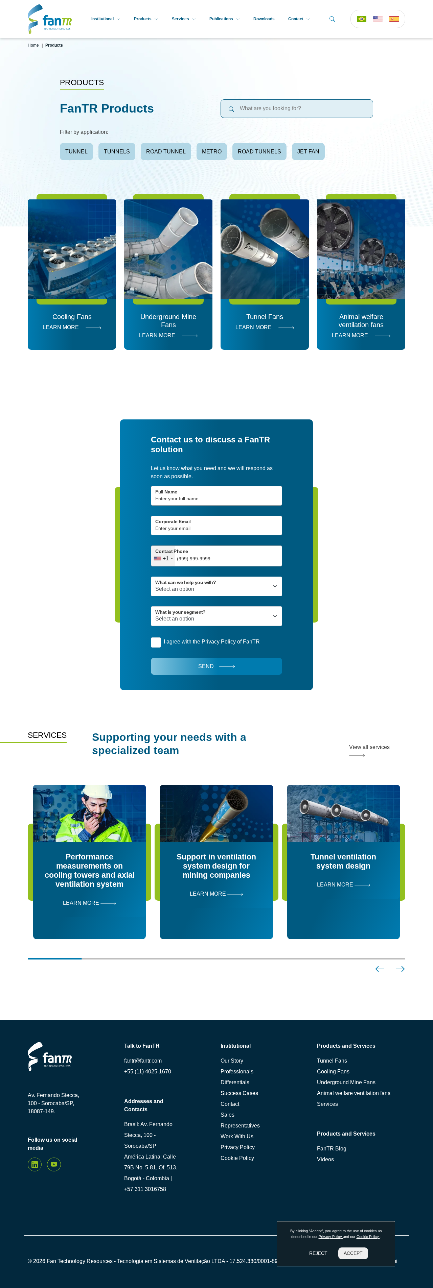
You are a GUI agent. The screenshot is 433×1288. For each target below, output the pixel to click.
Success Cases (239, 1093)
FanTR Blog (331, 1148)
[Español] (394, 19)
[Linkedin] (35, 1164)
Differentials (235, 1082)
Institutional (102, 19)
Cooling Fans (333, 1071)
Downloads (264, 19)
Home (33, 45)
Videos (325, 1159)
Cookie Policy (237, 1158)
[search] (231, 108)
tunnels (117, 151)
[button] (380, 969)
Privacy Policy (238, 1147)
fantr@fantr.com (143, 1061)
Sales (227, 1115)
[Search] (332, 19)
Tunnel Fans (332, 1061)
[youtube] (54, 1164)
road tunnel (166, 151)
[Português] (361, 19)
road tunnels (259, 151)
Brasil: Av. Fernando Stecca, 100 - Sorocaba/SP (148, 1135)
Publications (221, 19)
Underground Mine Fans (346, 1082)
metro (212, 151)
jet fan (308, 151)
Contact (295, 19)
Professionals (237, 1071)
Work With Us (237, 1136)
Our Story (232, 1061)
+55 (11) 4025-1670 (147, 1071)
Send (206, 666)
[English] (378, 19)
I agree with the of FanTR (212, 642)
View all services (369, 747)
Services (180, 19)
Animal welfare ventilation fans (353, 1093)
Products (143, 19)
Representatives (240, 1125)
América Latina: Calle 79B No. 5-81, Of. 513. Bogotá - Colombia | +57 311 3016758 (150, 1173)
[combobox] (163, 556)
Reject (318, 1253)
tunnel (76, 151)
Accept (353, 1253)
